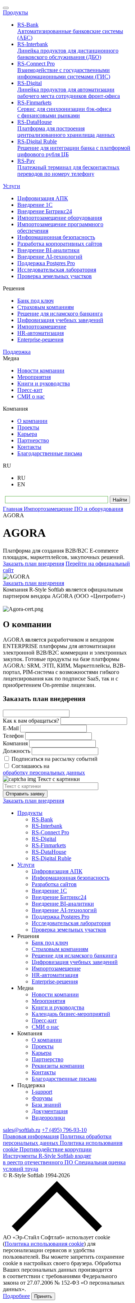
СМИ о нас (45, 1027)
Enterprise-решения (55, 981)
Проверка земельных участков (69, 930)
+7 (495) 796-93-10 (64, 1130)
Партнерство (47, 1059)
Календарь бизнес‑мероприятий (71, 1014)
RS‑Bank (42, 819)
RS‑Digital (44, 839)
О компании (47, 1040)
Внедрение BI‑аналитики (63, 904)
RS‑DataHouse (49, 852)
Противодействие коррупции (55, 1149)
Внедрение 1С (49, 891)
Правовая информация (31, 1136)
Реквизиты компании (58, 1066)
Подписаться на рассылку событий (55, 759)
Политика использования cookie (44, 1244)
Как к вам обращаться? (31, 721)
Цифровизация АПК (57, 871)
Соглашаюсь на (44, 769)
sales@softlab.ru (21, 1130)
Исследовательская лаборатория (71, 923)
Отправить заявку (25, 793)
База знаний (46, 1105)
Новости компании (55, 994)
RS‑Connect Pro (50, 832)
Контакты (44, 1072)
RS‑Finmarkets (49, 845)
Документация (50, 1111)
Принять (43, 1296)
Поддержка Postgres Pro (60, 917)
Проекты (43, 1046)
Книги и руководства (58, 1007)
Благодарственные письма (64, 1079)
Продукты (15, 12)
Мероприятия (48, 1001)
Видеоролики (48, 1118)
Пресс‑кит (44, 1020)
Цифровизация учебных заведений (75, 962)
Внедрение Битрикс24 (59, 897)
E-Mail (11, 728)
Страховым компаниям (60, 949)
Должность (16, 751)
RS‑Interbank (47, 826)
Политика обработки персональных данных (57, 1139)
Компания (15, 743)
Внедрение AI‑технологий (64, 910)
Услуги (11, 186)
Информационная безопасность (70, 878)
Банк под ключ (50, 943)
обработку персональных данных (44, 772)
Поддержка (17, 352)
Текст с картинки (58, 779)
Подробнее (16, 1296)
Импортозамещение (56, 968)
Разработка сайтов (54, 884)
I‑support (42, 1092)
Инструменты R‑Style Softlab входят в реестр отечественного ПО (47, 1159)
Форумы (42, 1098)
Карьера (41, 1053)
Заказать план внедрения (33, 564)
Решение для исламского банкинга (74, 955)
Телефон (13, 736)
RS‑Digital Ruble (51, 858)
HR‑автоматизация (55, 975)
